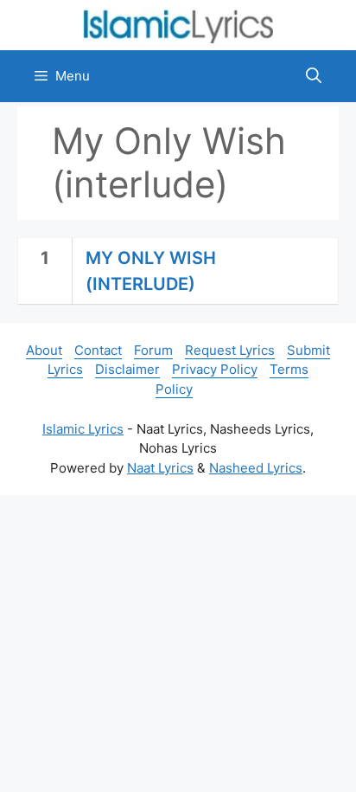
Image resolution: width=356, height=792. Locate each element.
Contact (98, 350)
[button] (314, 76)
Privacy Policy (214, 369)
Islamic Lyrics (83, 429)
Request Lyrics (230, 350)
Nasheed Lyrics (255, 468)
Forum (153, 350)
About (44, 350)
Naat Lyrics (160, 468)
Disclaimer (127, 369)
